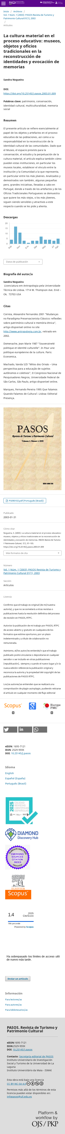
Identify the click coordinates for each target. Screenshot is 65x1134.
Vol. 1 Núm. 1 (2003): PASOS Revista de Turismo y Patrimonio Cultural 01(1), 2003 (28, 16)
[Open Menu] (3, 3)
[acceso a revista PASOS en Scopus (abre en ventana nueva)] (18, 898)
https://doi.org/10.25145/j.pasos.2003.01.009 (29, 93)
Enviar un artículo (18, 978)
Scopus (30, 927)
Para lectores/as (13, 999)
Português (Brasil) (15, 783)
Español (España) (15, 778)
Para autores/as (13, 1004)
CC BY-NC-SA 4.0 (16, 1083)
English (9, 773)
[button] (10, 730)
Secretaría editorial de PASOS (36, 1056)
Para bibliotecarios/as (16, 1009)
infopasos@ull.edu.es (19, 1096)
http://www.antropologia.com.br (22, 331)
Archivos (17, 11)
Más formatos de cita (17, 553)
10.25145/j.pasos (21, 753)
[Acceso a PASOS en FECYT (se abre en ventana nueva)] (21, 823)
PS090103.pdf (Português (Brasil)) (26, 500)
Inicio (6, 11)
